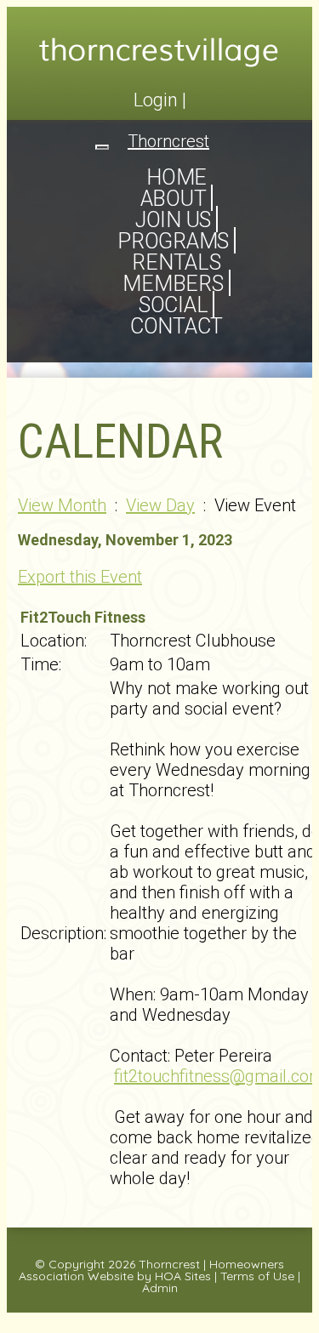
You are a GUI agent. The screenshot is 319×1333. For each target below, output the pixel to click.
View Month (62, 505)
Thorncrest (169, 1264)
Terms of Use (257, 1276)
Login (156, 100)
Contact (176, 326)
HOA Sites (183, 1276)
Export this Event (80, 577)
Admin (160, 1288)
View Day (160, 505)
